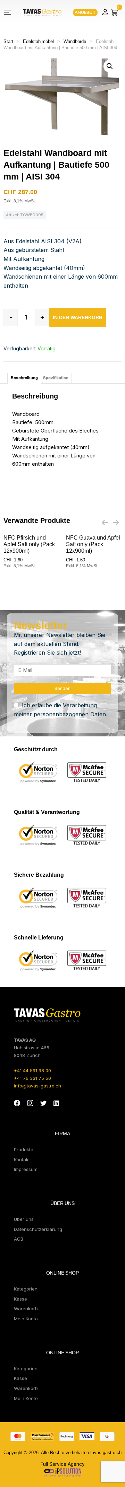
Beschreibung (24, 377)
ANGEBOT (85, 12)
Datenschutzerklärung (38, 1229)
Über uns (24, 1219)
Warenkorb (26, 1308)
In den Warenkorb (77, 317)
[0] (114, 12)
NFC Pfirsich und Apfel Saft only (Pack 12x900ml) (29, 544)
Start (8, 41)
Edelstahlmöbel (38, 41)
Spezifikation (55, 377)
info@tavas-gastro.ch (37, 1085)
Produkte (23, 1149)
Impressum (26, 1169)
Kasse (20, 1299)
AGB (18, 1239)
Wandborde (75, 41)
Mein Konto (26, 1318)
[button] (109, 66)
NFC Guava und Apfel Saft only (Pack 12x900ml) (93, 544)
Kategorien (26, 1289)
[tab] (24, 378)
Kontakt (22, 1159)
